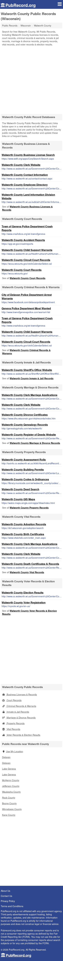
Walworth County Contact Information (25, 175)
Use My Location (14, 751)
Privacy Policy (8, 901)
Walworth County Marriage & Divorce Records (35, 443)
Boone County (9, 803)
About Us (5, 890)
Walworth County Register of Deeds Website (29, 434)
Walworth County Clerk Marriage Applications (29, 395)
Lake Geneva (9, 768)
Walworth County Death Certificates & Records (30, 564)
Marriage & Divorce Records (21, 717)
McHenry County (10, 780)
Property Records (15, 723)
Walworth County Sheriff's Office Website (27, 370)
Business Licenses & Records (21, 694)
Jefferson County (10, 786)
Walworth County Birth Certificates (23, 534)
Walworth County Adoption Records (24, 524)
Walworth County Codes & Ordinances (25, 479)
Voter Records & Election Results (23, 734)
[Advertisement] (31, 79)
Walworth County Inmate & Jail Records (31, 378)
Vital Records (13, 729)
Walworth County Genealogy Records (25, 424)
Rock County (8, 797)
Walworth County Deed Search (20, 489)
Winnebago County (12, 809)
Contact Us (6, 895)
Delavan (6, 757)
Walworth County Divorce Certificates (25, 415)
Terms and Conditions (12, 906)
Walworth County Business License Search (28, 155)
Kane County (8, 814)
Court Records (13, 700)
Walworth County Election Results (22, 592)
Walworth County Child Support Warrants (27, 250)
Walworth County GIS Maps (18, 499)
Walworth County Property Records (29, 507)
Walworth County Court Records (22, 270)
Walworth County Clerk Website (21, 165)
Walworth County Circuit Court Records (26, 260)
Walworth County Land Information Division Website (28, 196)
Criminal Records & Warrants (21, 706)
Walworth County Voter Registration (24, 602)
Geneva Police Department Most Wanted (26, 308)
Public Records (9, 25)
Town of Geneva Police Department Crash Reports (27, 228)
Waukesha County (11, 791)
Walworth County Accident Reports (23, 240)
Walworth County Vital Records (27, 572)
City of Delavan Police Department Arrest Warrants (27, 296)
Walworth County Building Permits (23, 469)
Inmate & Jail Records (17, 711)
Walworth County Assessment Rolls (24, 459)
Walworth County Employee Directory (25, 185)
